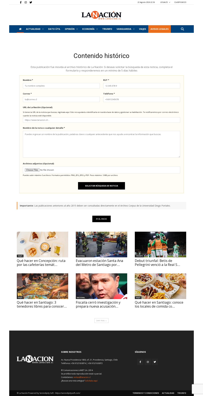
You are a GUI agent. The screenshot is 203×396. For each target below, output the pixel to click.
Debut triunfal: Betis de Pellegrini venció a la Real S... (157, 262)
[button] (182, 29)
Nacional (81, 256)
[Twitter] (29, 2)
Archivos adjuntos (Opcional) (38, 163)
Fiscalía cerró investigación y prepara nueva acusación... (98, 304)
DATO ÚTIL (54, 28)
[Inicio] (20, 29)
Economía (88, 28)
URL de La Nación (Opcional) (37, 107)
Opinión (70, 28)
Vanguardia (124, 28)
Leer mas (100, 320)
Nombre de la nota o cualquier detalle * (44, 127)
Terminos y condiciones (146, 393)
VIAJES (142, 28)
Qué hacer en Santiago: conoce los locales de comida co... (159, 304)
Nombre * (28, 80)
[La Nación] (101, 15)
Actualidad (33, 28)
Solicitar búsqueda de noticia (101, 185)
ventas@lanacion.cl (82, 377)
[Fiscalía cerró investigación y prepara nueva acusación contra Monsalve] (101, 286)
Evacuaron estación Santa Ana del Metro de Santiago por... (99, 262)
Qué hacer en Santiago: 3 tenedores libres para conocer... (42, 304)
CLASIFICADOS (180, 2)
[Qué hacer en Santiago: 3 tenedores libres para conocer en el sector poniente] (42, 286)
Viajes (20, 256)
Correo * (27, 93)
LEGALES (164, 2)
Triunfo (107, 28)
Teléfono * (109, 93)
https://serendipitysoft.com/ (67, 393)
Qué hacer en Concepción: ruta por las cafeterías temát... (41, 262)
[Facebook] (19, 2)
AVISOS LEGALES (160, 28)
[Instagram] (24, 2)
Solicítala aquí (91, 380)
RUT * (106, 80)
